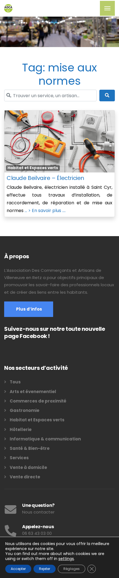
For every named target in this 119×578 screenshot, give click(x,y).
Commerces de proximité (38, 401)
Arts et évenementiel (33, 391)
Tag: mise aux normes (59, 74)
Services (19, 458)
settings (66, 558)
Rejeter (44, 568)
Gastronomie (24, 410)
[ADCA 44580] (8, 8)
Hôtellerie (21, 429)
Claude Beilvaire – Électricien (45, 178)
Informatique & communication (45, 439)
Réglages (71, 568)
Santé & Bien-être (30, 448)
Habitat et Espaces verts (32, 168)
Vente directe (25, 477)
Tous (15, 382)
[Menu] (107, 8)
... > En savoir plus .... (45, 210)
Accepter (18, 568)
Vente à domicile (28, 467)
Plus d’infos (28, 309)
